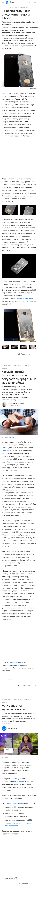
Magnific (11, 437)
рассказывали (15, 662)
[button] (19, 70)
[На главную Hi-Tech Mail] (12, 2)
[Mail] (7, 2)
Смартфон (6, 93)
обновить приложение (14, 803)
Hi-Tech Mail (25, 365)
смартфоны (6, 451)
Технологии (5, 702)
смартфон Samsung (28, 298)
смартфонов (19, 781)
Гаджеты (4, 368)
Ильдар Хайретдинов (16, 403)
